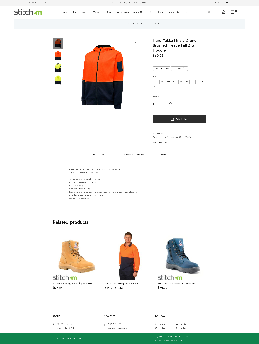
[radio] (161, 69)
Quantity (156, 96)
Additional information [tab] (132, 154)
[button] (135, 42)
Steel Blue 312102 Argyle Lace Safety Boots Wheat (73, 283)
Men (176, 137)
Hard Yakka (163, 142)
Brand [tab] (163, 154)
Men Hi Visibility (185, 137)
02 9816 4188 (223, 3)
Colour (155, 63)
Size (154, 76)
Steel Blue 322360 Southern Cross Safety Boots (176, 283)
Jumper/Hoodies (168, 137)
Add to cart (182, 118)
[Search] (209, 12)
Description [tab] (99, 154)
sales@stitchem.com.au (118, 328)
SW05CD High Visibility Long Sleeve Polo (121, 283)
